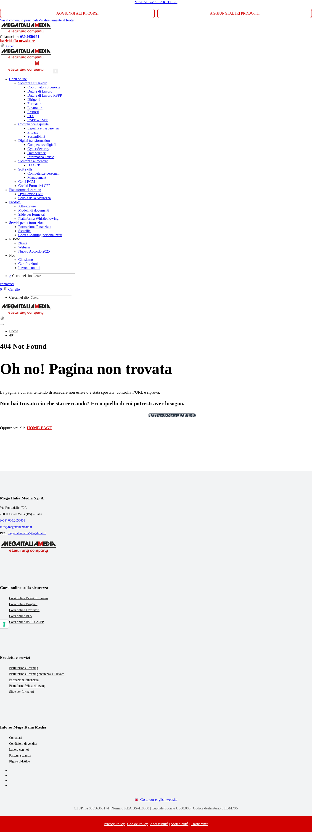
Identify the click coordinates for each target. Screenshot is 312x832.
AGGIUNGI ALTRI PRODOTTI (234, 13)
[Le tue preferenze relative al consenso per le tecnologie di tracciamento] (4, 624)
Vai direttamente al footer (56, 20)
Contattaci (15, 737)
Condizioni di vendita (23, 743)
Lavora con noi (19, 749)
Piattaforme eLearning (23, 668)
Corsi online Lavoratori (24, 610)
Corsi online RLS (20, 616)
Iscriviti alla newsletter (17, 41)
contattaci (7, 284)
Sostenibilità (179, 824)
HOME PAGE (39, 428)
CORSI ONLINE (129, 415)
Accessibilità (159, 824)
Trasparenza (199, 824)
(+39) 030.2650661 (12, 520)
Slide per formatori (21, 691)
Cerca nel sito (22, 276)
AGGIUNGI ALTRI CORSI (77, 13)
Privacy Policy (114, 824)
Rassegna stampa (20, 755)
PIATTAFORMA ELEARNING (172, 415)
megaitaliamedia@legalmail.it (27, 533)
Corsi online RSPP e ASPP (26, 622)
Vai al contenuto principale (19, 20)
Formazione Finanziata (24, 680)
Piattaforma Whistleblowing (27, 685)
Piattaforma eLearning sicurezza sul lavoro (36, 674)
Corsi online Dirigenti (23, 604)
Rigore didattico (19, 761)
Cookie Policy (137, 824)
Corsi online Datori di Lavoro (28, 598)
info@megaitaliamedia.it (16, 527)
